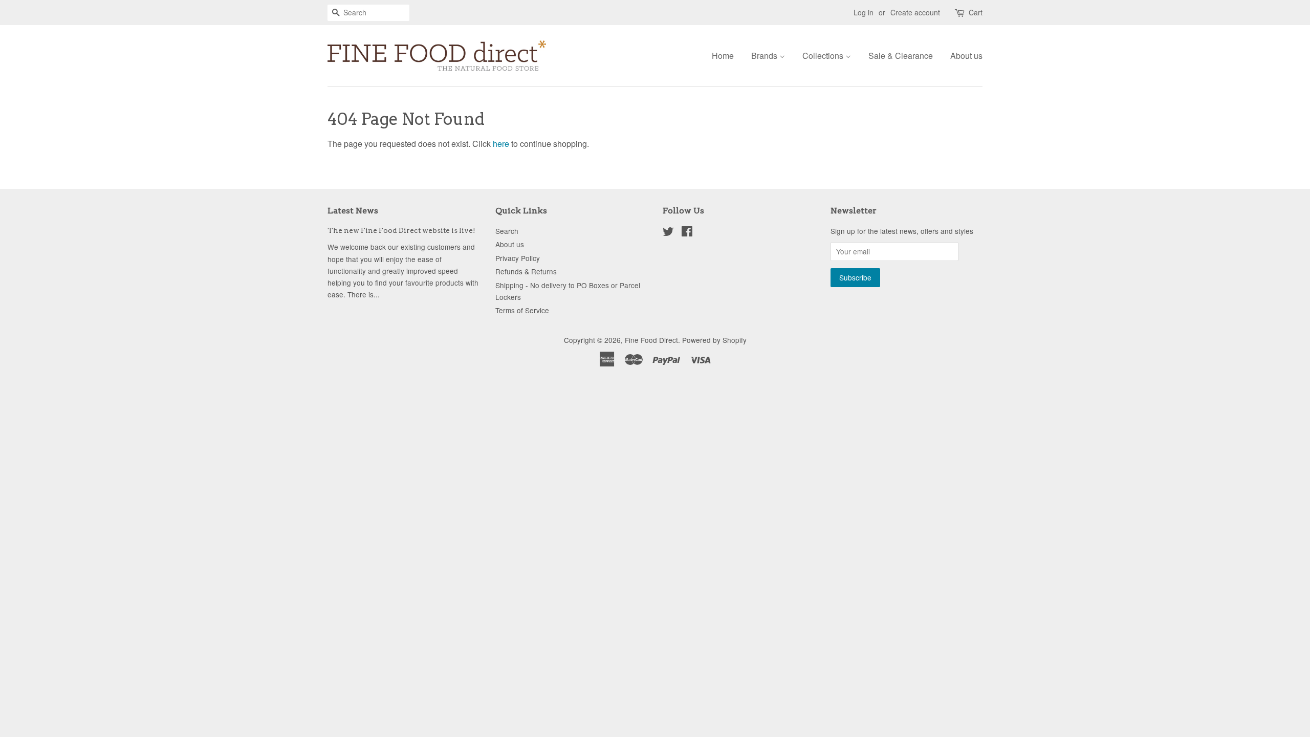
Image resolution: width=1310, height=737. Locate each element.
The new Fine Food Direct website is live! (401, 230)
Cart (975, 12)
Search (506, 231)
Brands (765, 55)
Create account (915, 12)
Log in (864, 12)
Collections (823, 55)
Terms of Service (522, 310)
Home (723, 55)
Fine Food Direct (651, 340)
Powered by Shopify (714, 340)
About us (966, 55)
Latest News (353, 210)
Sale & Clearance (900, 55)
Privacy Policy (517, 258)
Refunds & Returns (526, 271)
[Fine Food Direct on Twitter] (668, 233)
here (501, 143)
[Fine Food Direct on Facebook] (687, 233)
